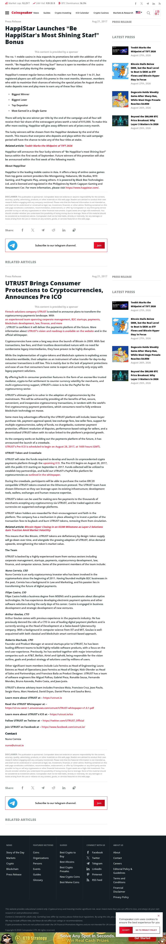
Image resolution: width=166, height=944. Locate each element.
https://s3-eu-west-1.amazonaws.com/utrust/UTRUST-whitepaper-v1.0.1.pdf (49, 707)
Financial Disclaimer (119, 889)
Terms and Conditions (119, 880)
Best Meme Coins (69, 882)
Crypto (10, 863)
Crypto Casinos (101, 12)
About (116, 852)
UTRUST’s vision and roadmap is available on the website (60, 331)
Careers (117, 863)
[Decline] (158, 915)
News (36, 12)
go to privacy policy (146, 930)
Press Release (122, 22)
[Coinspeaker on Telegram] (148, 3)
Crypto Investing (63, 12)
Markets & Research (123, 12)
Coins (36, 852)
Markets (10, 858)
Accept (126, 930)
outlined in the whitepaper (44, 474)
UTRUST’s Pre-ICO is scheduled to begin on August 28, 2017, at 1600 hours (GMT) (52, 446)
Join (99, 245)
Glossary (38, 880)
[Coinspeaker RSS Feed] (160, 3)
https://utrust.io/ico (61, 714)
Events (36, 869)
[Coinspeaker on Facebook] (136, 3)
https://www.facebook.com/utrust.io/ (63, 726)
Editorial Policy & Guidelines (122, 870)
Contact (117, 858)
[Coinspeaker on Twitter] (142, 3)
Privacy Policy (121, 897)
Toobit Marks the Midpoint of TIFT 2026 (48, 145)
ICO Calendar (82, 12)
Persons (37, 863)
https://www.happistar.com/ (82, 187)
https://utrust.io (52, 697)
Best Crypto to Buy (68, 854)
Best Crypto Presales (66, 869)
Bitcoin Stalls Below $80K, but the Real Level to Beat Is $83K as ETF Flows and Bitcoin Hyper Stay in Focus (145, 71)
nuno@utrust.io (14, 745)
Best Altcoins (67, 861)
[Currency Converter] (157, 12)
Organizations (41, 858)
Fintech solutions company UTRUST (25, 311)
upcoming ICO (51, 463)
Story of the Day (15, 852)
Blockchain (12, 869)
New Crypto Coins (70, 876)
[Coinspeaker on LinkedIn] (154, 3)
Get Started (142, 938)
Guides (46, 12)
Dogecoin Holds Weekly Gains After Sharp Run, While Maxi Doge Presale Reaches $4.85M (145, 98)
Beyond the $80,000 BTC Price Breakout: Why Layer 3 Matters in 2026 (144, 120)
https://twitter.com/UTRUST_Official (63, 720)
